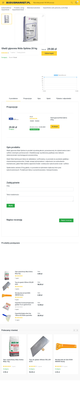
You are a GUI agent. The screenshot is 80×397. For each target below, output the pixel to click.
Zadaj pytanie (21, 52)
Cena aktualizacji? (34, 129)
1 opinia (12, 52)
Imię (8, 186)
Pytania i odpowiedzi (63, 98)
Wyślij (11, 206)
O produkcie (13, 98)
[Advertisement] (60, 64)
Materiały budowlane (33, 8)
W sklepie (55, 126)
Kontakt (32, 120)
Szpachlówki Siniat (18, 9)
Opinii (49, 98)
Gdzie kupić (49, 53)
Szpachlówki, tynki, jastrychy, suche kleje (55, 8)
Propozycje (27, 98)
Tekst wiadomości (13, 195)
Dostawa (37, 120)
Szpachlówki (5, 9)
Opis (39, 98)
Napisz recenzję (66, 220)
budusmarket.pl (6, 8)
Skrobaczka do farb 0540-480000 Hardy (64, 360)
